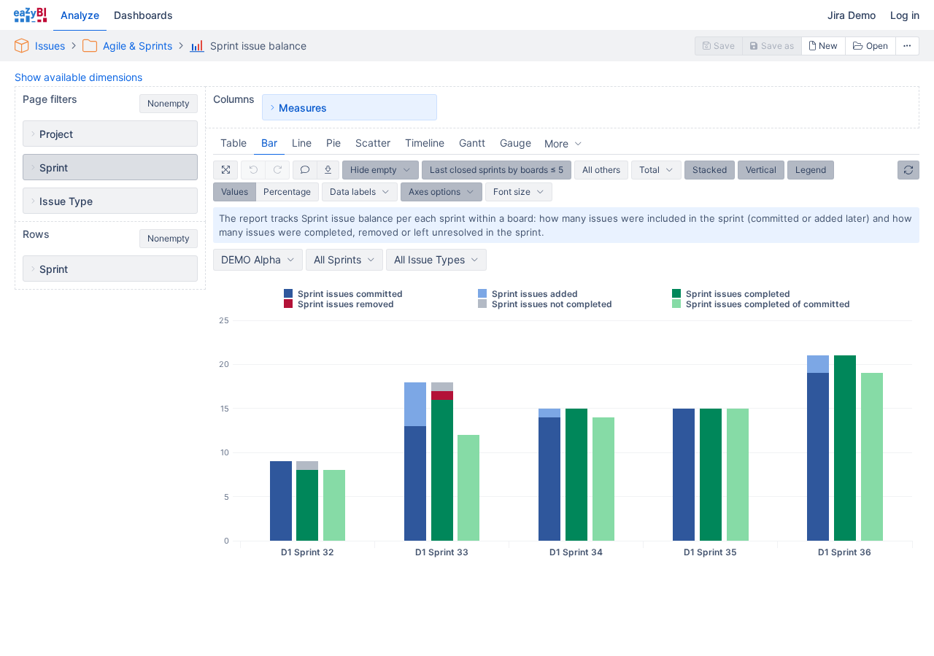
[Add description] (305, 170)
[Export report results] (328, 170)
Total (649, 169)
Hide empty (373, 169)
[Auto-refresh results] (908, 170)
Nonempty (168, 103)
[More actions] (907, 45)
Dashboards (143, 15)
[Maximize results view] (225, 170)
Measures (303, 107)
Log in (904, 15)
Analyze (80, 15)
